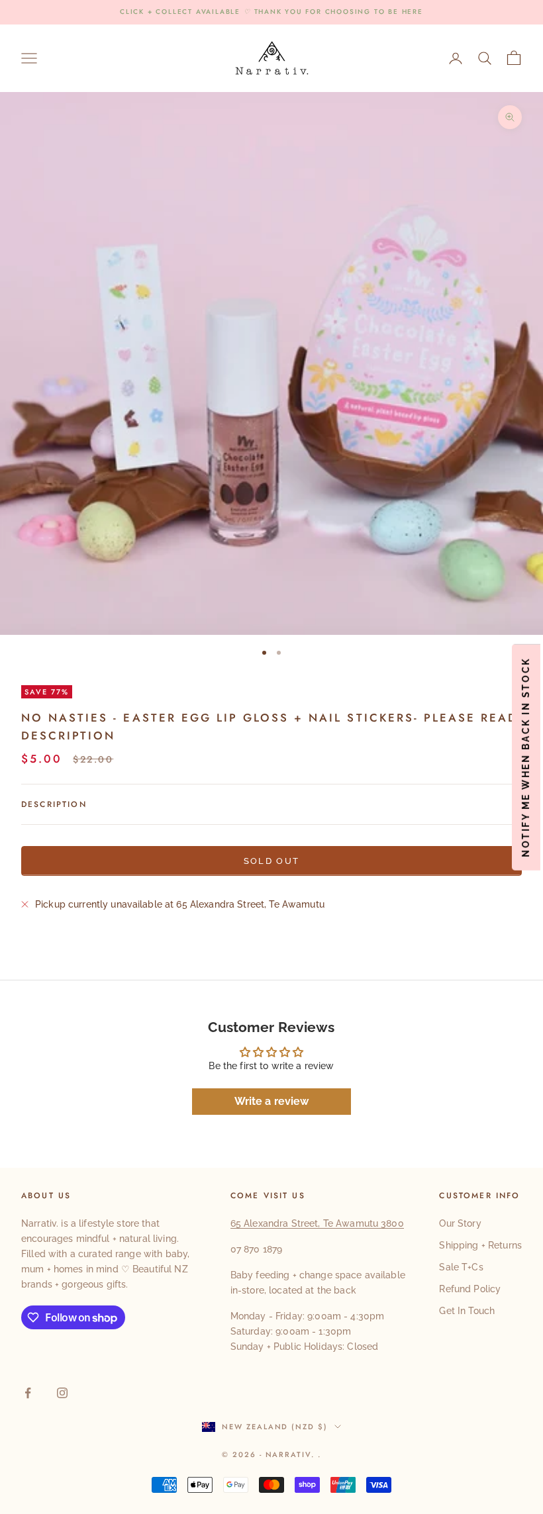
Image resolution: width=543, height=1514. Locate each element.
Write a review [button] (271, 1101)
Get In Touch (467, 1310)
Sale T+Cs (461, 1267)
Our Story (460, 1223)
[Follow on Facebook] (27, 1392)
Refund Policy (470, 1289)
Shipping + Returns (480, 1245)
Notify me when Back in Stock (525, 757)
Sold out (272, 861)
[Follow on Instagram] (62, 1392)
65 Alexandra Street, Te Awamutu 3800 (317, 1223)
